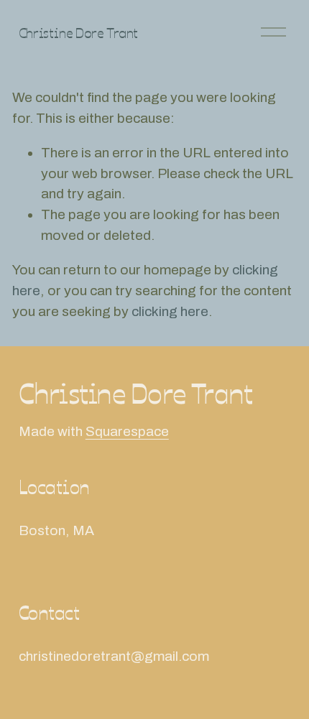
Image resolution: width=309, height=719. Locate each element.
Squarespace (127, 431)
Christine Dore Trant (78, 32)
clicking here (170, 311)
